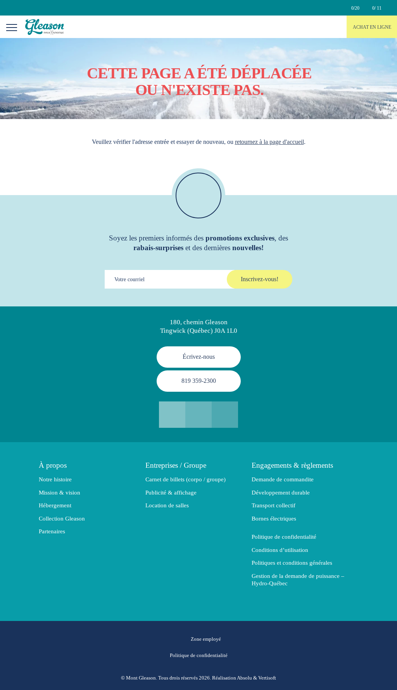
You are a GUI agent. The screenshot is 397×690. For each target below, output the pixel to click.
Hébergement (55, 505)
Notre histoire (55, 479)
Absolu (244, 678)
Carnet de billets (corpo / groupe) (185, 479)
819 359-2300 (198, 380)
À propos (53, 465)
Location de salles (167, 505)
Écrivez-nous (199, 356)
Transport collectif (273, 505)
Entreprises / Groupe (175, 465)
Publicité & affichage (171, 492)
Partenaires (52, 531)
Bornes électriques (274, 518)
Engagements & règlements (292, 465)
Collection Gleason (62, 518)
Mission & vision (59, 492)
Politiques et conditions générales (292, 563)
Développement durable (281, 492)
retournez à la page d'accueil (269, 141)
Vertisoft (267, 678)
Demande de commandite (283, 479)
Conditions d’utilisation (280, 550)
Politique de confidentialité (284, 537)
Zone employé (206, 639)
